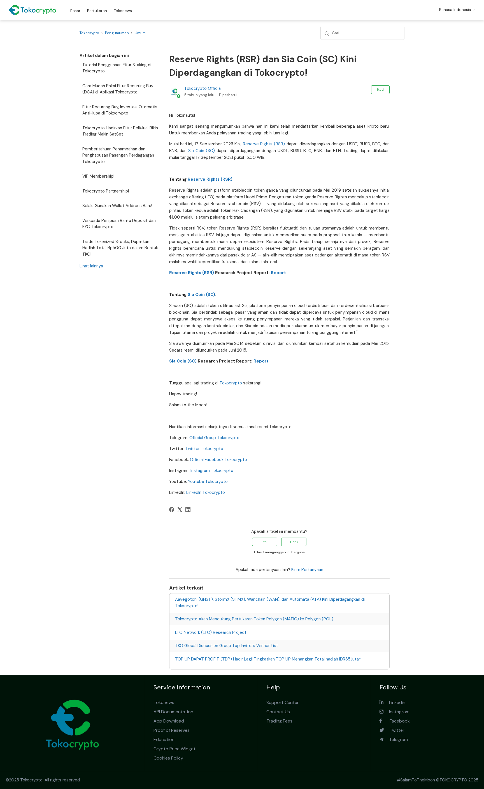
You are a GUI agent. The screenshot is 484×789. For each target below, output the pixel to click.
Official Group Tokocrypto (214, 438)
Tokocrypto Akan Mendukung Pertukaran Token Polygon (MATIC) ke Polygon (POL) (254, 619)
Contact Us (278, 712)
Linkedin (394, 702)
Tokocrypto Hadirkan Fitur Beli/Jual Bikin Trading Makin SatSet (120, 131)
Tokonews (123, 10)
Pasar (75, 10)
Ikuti (380, 89)
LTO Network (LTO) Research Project (210, 632)
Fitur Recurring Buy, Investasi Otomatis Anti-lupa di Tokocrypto (119, 110)
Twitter (394, 730)
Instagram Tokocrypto (211, 470)
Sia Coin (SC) (201, 150)
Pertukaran (97, 10)
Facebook (396, 721)
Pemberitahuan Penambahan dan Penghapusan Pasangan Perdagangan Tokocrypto (118, 155)
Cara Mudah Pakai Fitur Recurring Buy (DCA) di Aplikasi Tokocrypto (117, 89)
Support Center (282, 702)
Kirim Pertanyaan (307, 569)
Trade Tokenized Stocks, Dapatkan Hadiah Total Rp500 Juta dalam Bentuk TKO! (120, 248)
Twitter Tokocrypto (204, 448)
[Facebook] (171, 509)
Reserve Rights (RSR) (264, 144)
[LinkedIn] (187, 509)
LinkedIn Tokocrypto (205, 492)
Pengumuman (117, 33)
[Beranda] (32, 10)
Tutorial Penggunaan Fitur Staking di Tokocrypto (116, 68)
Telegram (395, 739)
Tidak (294, 542)
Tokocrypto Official (203, 88)
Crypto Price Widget (174, 749)
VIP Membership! (98, 176)
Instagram (396, 712)
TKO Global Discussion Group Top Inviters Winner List (226, 645)
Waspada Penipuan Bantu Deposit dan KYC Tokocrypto (119, 224)
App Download (168, 721)
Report (278, 273)
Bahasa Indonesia (455, 9)
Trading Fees (279, 721)
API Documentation (173, 712)
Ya (265, 542)
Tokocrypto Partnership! (105, 191)
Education (163, 739)
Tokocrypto (89, 33)
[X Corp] (179, 509)
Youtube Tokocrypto (208, 481)
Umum (140, 33)
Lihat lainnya (91, 266)
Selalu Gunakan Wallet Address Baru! (117, 205)
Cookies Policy (168, 758)
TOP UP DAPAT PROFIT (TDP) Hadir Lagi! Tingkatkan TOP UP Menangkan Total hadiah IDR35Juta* (268, 659)
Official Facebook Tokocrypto (218, 459)
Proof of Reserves (171, 730)
